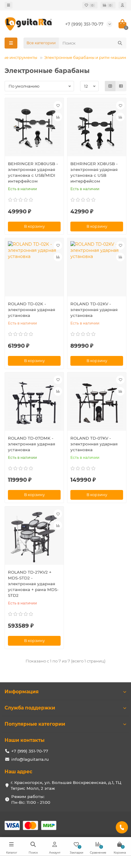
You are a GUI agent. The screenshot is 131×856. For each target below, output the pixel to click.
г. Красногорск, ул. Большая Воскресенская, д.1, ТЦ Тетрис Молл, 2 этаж (66, 785)
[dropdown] (8, 5)
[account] (122, 5)
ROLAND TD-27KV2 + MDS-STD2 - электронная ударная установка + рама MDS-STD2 (33, 584)
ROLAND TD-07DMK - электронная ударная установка (31, 444)
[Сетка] (110, 86)
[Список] (120, 86)
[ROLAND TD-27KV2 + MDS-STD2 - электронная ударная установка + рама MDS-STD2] (34, 537)
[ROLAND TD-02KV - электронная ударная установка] (96, 268)
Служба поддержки (30, 708)
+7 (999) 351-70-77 (84, 24)
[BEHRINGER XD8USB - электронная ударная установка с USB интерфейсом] (96, 128)
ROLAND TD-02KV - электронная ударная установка (94, 309)
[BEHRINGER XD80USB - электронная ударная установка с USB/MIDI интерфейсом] (34, 128)
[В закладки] (58, 105)
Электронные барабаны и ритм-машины (86, 57)
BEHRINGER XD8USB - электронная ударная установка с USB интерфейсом (94, 172)
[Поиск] (120, 43)
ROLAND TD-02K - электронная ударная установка (31, 309)
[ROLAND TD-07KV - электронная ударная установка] (96, 403)
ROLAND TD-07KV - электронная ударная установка (94, 444)
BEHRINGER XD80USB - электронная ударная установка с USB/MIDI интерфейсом (33, 172)
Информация (22, 692)
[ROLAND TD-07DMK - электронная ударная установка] (34, 403)
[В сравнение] (58, 117)
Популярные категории (35, 724)
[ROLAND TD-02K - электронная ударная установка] (34, 268)
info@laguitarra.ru (30, 759)
